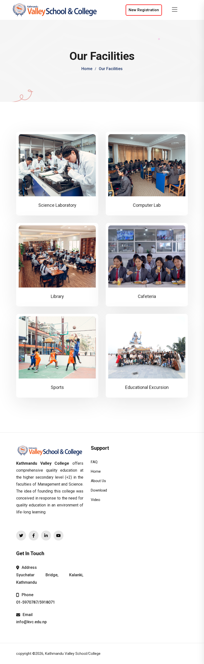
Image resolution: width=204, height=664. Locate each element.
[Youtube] (58, 535)
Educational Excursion (147, 387)
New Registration (144, 10)
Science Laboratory (57, 205)
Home (86, 68)
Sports (57, 387)
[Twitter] (21, 535)
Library (57, 296)
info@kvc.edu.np (31, 622)
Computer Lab (147, 205)
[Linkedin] (46, 535)
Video (95, 500)
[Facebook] (34, 535)
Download (99, 490)
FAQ (94, 462)
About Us (98, 481)
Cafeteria (147, 296)
